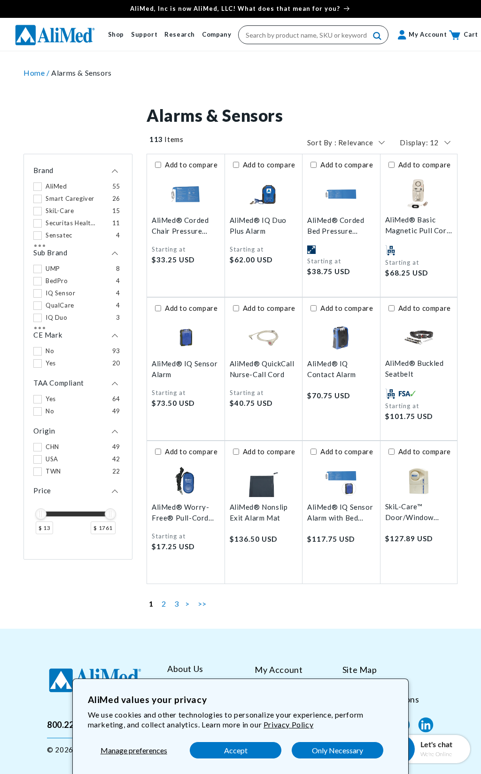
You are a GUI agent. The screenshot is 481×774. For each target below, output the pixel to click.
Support (144, 34)
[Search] (377, 36)
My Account (279, 669)
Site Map (359, 669)
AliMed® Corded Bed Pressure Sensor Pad (335, 226)
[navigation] (78, 356)
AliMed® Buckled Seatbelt (414, 368)
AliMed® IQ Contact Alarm (331, 369)
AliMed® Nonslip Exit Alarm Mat (259, 512)
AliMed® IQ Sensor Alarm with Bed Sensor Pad (340, 513)
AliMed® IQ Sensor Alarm (184, 369)
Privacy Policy (288, 724)
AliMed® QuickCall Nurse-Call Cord (262, 369)
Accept (236, 750)
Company (216, 34)
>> (202, 603)
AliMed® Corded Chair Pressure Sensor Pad (180, 226)
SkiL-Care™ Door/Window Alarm (409, 512)
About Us (185, 669)
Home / (37, 72)
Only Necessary (337, 750)
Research (179, 34)
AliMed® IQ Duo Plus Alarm (258, 225)
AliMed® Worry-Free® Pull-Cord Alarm (180, 513)
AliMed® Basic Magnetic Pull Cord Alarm (418, 225)
